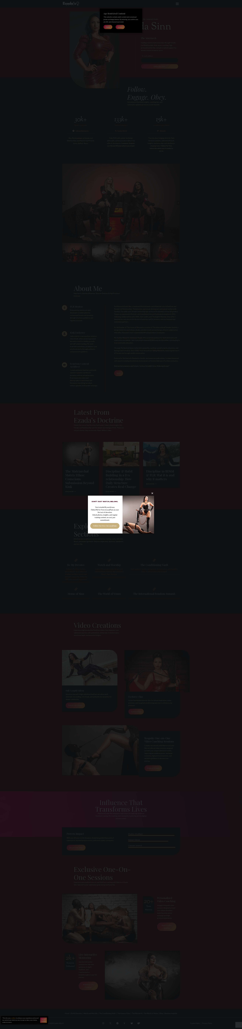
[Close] (152, 493)
